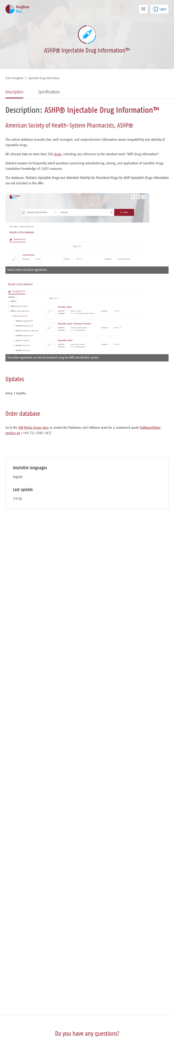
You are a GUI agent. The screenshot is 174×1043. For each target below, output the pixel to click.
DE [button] (143, 9)
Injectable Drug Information (44, 78)
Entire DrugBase (14, 78)
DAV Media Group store (33, 427)
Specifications (49, 92)
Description (14, 92)
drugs (57, 154)
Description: (23, 110)
